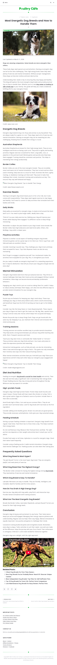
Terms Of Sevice (7, 645)
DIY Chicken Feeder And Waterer (11, 615)
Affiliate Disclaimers (8, 643)
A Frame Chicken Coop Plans (10, 619)
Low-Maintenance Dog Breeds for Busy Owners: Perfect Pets (27, 583)
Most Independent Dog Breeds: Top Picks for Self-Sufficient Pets (28, 579)
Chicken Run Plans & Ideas (10, 617)
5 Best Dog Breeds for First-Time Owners (20, 572)
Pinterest (5, 646)
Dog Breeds (35, 17)
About (4, 641)
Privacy (16, 643)
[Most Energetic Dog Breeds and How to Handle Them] (28, 42)
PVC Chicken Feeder (8, 623)
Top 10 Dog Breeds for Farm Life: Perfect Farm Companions (26, 581)
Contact (9, 641)
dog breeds (49, 471)
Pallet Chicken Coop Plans (9, 621)
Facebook (11, 646)
